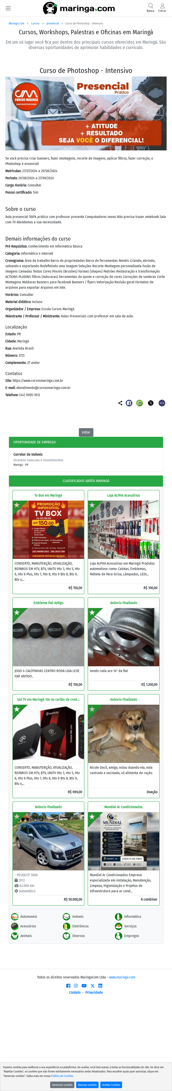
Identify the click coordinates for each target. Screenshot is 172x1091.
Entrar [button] (162, 11)
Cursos (35, 23)
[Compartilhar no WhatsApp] (140, 403)
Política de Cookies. (62, 1076)
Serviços (130, 926)
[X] (92, 986)
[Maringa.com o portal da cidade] (79, 8)
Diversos (78, 936)
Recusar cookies (87, 1085)
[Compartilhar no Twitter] (151, 403)
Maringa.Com (16, 23)
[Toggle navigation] (8, 8)
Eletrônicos (80, 926)
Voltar (86, 432)
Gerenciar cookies (62, 1085)
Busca (150, 11)
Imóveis (78, 916)
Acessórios (28, 926)
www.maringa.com (122, 977)
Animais (26, 936)
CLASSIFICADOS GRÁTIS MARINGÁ (86, 481)
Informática (132, 916)
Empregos (131, 936)
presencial (53, 23)
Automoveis (28, 916)
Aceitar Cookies (111, 1085)
